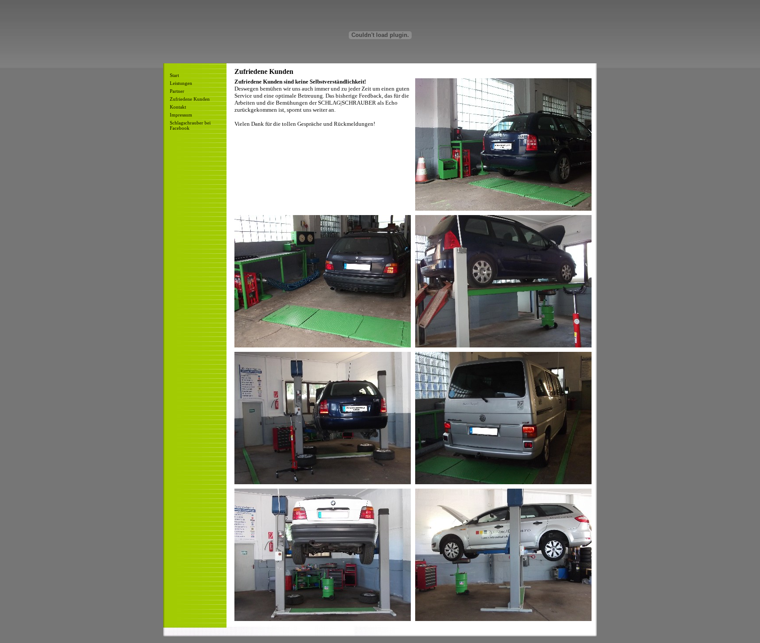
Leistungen (181, 83)
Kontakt (178, 107)
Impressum (181, 114)
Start (174, 75)
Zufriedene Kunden (190, 99)
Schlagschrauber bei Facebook (190, 125)
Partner (177, 91)
